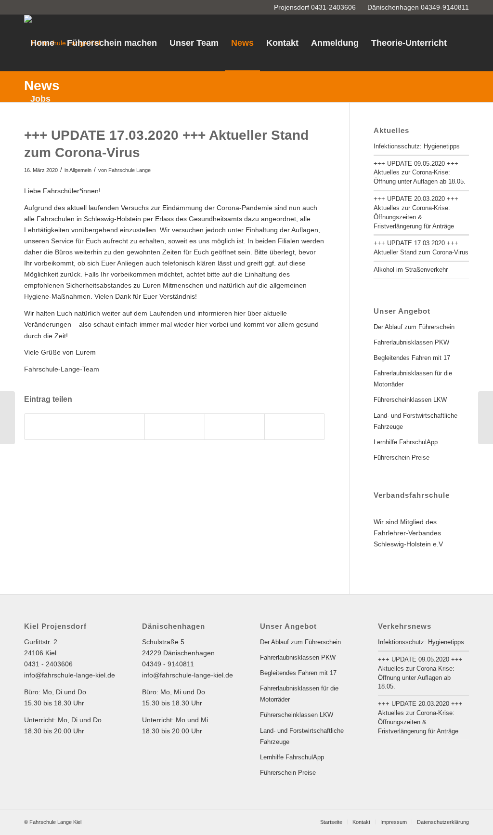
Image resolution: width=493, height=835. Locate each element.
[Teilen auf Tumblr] (294, 426)
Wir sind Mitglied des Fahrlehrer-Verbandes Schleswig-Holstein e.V (408, 533)
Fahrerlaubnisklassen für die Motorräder (413, 379)
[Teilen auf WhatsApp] (175, 426)
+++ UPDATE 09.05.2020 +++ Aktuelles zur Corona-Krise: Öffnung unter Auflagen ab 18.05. (420, 173)
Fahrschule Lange (129, 170)
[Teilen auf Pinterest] (235, 426)
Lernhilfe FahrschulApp (406, 442)
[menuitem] (42, 43)
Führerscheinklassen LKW (410, 399)
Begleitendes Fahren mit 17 (412, 357)
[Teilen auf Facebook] (55, 426)
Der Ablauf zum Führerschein (414, 327)
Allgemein (80, 170)
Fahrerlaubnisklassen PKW (411, 342)
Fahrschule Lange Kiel (55, 822)
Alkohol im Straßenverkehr (411, 269)
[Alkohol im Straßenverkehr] (7, 417)
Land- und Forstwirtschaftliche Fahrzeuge (415, 421)
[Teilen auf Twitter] (115, 426)
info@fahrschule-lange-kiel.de (69, 675)
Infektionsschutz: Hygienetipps (417, 146)
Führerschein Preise (401, 457)
